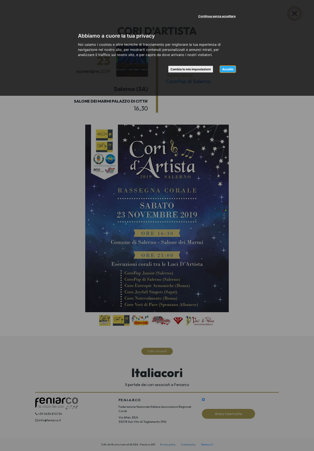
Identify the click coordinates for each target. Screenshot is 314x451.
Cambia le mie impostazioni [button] (190, 69)
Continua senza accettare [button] (217, 16)
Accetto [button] (227, 69)
